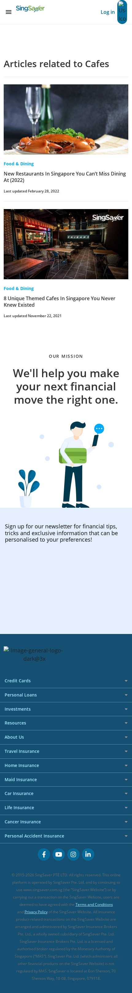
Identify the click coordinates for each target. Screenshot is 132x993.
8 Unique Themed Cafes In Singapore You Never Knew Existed (59, 301)
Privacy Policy (36, 911)
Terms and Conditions (94, 904)
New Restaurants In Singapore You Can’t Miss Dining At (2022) (65, 177)
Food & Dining (19, 164)
